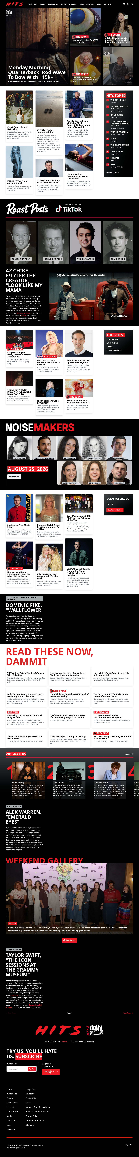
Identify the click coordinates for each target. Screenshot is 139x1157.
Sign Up (31, 1069)
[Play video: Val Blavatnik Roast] (85, 242)
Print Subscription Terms (37, 1111)
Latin (82, 4)
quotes (23, 315)
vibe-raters (16, 754)
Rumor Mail (12, 1063)
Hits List (63, 4)
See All (127, 754)
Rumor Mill (32, 4)
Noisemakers (13, 1111)
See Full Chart (111, 173)
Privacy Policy (32, 1116)
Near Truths (53, 4)
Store (28, 1102)
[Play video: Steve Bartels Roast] (53, 242)
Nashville (90, 4)
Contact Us (31, 1098)
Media (99, 4)
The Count (73, 4)
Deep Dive (107, 4)
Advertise (30, 1093)
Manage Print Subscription (38, 1107)
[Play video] (118, 66)
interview (14, 995)
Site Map (30, 1125)
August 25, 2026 (28, 469)
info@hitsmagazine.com (16, 1148)
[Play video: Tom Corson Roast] (118, 242)
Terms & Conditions (35, 1120)
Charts (42, 4)
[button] (128, 1013)
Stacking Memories (24, 313)
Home (9, 1089)
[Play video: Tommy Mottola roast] (21, 242)
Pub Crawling (114, 350)
